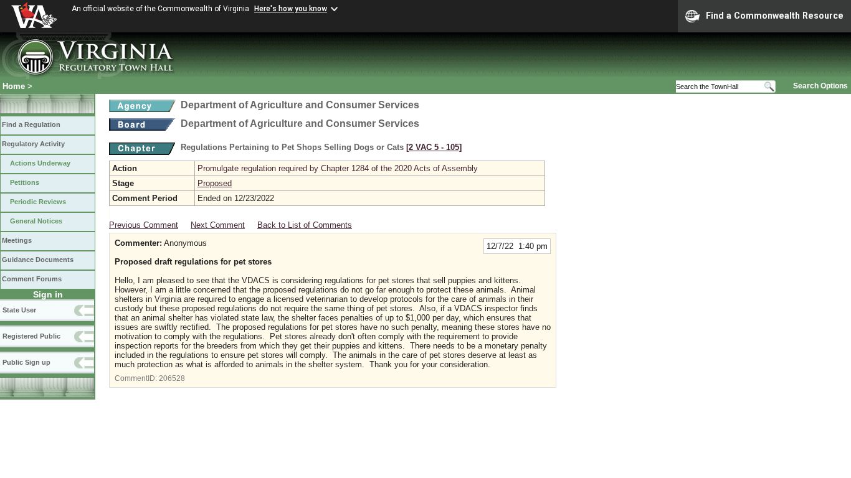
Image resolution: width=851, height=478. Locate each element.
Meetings (17, 240)
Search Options (820, 86)
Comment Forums (32, 279)
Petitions (24, 182)
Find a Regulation (31, 124)
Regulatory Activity (33, 144)
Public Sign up (26, 362)
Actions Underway (40, 163)
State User (19, 310)
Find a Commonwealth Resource (775, 16)
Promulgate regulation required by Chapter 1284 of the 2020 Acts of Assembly (337, 168)
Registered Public (31, 336)
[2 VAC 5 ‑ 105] (434, 147)
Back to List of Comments (304, 225)
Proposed (214, 183)
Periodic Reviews (38, 201)
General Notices (36, 221)
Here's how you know (290, 8)
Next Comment (218, 225)
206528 (172, 378)
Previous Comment (143, 225)
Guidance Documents (38, 259)
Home (13, 86)
